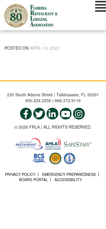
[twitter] (39, 113)
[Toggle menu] (100, 6)
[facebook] (26, 113)
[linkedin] (52, 113)
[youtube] (66, 113)
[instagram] (79, 113)
